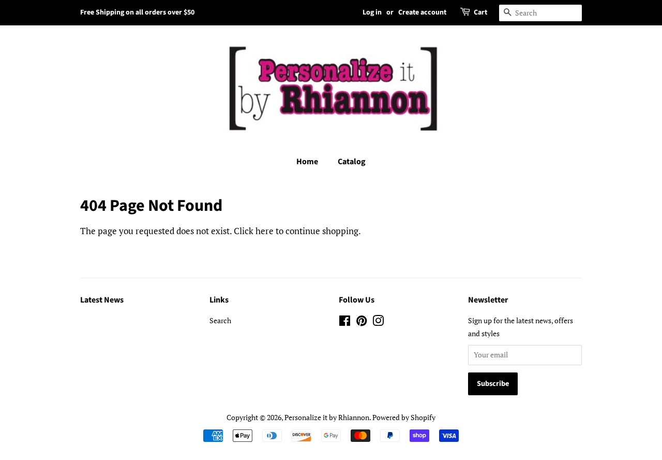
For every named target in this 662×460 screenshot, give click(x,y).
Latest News (102, 300)
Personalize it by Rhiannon (326, 417)
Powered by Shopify (403, 417)
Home (307, 161)
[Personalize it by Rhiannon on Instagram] (378, 322)
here (264, 231)
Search (220, 320)
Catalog (352, 161)
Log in (372, 12)
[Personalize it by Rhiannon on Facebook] (345, 322)
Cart (480, 12)
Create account (422, 12)
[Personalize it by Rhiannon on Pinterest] (361, 322)
